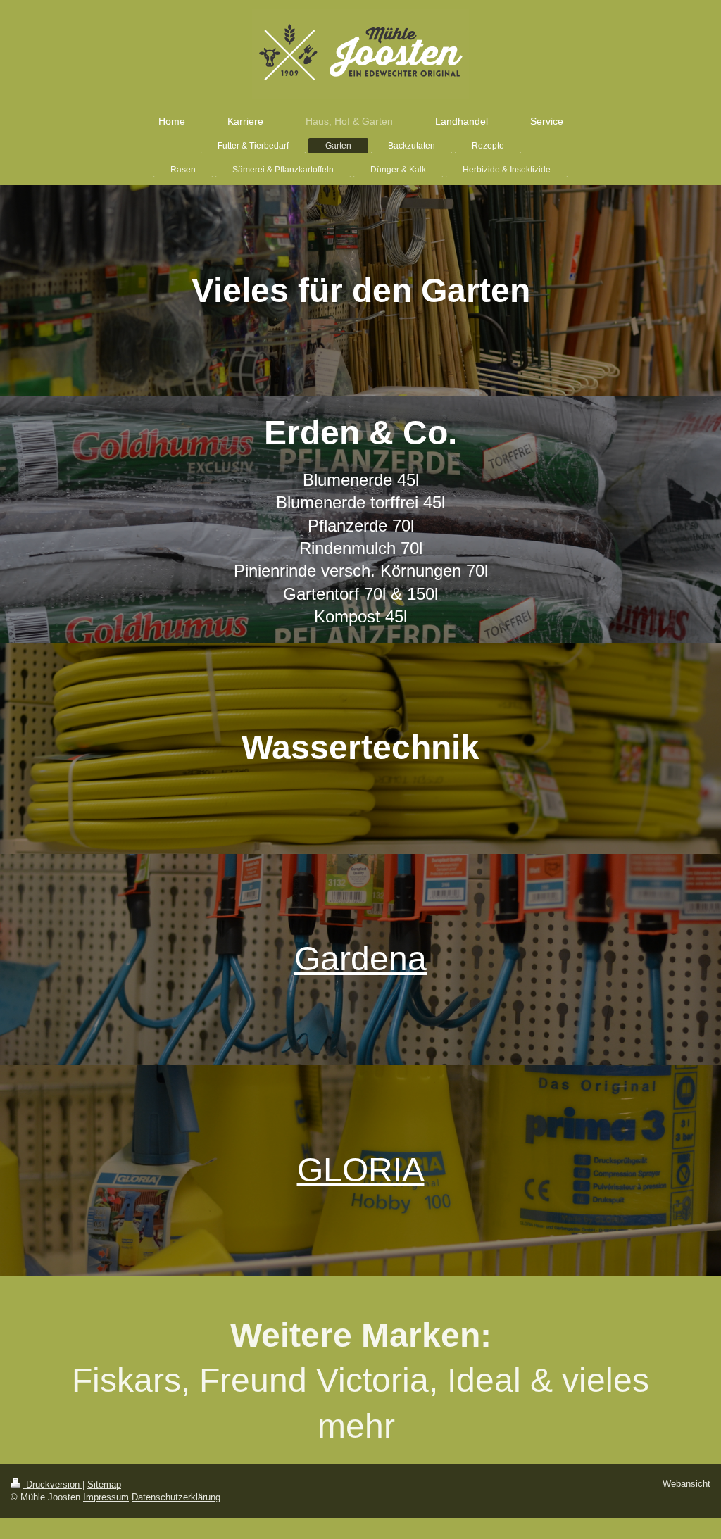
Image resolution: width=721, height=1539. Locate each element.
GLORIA (361, 1169)
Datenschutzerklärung (176, 1497)
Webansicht (686, 1483)
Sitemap (104, 1484)
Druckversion (52, 1484)
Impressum (106, 1497)
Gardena (360, 958)
